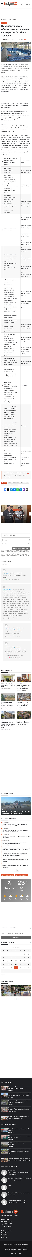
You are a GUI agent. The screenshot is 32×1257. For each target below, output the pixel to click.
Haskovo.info (6, 39)
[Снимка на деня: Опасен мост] (6, 988)
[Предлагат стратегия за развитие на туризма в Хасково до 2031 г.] (24, 715)
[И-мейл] (27, 489)
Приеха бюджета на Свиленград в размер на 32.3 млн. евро (8, 685)
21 (20, 964)
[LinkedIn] (11, 489)
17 (3, 964)
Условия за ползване (10, 1249)
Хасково (15, 19)
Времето (5, 1232)
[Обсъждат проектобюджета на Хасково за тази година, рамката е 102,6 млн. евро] (8, 715)
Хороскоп (5, 1234)
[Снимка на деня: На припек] (26, 988)
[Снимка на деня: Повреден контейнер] (6, 994)
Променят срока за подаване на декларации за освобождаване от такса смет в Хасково (18, 1109)
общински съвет (5, 484)
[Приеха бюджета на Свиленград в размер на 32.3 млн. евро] (8, 678)
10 (3, 960)
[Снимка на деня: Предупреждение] (26, 994)
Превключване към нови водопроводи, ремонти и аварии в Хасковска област (16, 515)
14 (20, 960)
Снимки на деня (7, 1230)
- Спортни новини (6, 1226)
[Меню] (2, 4)
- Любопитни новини (6, 1225)
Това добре (11, 1170)
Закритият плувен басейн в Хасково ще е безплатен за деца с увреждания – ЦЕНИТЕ (15, 475)
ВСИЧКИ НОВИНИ (8, 875)
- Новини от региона (6, 1223)
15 (24, 960)
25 (7, 967)
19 (11, 964)
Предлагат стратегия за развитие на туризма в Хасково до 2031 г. (23, 722)
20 (16, 964)
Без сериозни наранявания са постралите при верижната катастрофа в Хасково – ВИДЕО (19, 1151)
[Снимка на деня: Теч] (16, 988)
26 (11, 967)
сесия (12, 484)
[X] (8, 489)
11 (7, 960)
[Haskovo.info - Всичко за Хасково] (10, 4)
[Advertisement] (16, 748)
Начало (4, 19)
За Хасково (6, 1236)
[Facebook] (5, 489)
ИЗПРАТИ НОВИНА (22, 875)
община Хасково (24, 482)
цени (16, 484)
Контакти (24, 1249)
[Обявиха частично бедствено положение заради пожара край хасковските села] (8, 697)
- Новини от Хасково (6, 1221)
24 (3, 967)
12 (11, 960)
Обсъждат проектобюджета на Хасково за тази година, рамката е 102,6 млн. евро (8, 724)
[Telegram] (20, 489)
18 (7, 964)
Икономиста (17, 630)
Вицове (5, 1237)
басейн (9, 482)
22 (24, 964)
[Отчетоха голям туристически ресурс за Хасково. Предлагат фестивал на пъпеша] (24, 678)
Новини (9, 19)
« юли (2, 975)
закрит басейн (16, 482)
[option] (16, 514)
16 (28, 960)
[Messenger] (14, 489)
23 (28, 964)
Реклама (19, 1249)
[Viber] (24, 489)
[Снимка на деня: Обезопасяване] (16, 994)
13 (16, 960)
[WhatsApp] (17, 489)
